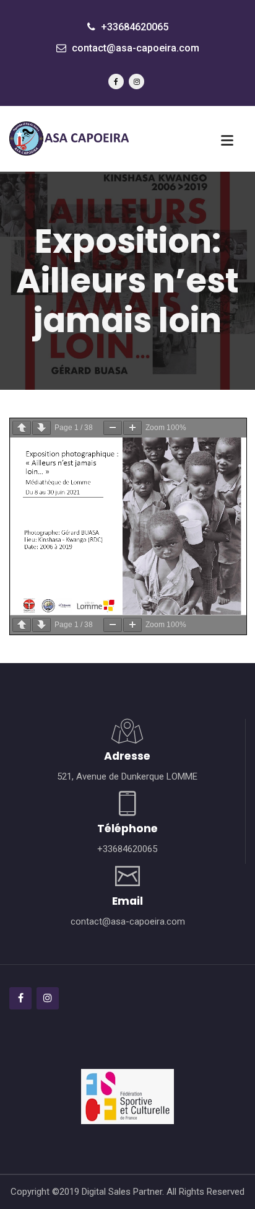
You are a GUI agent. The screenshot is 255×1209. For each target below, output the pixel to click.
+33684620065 (133, 27)
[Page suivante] (41, 428)
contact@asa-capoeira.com (134, 48)
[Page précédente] (21, 428)
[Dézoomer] (112, 428)
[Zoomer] (132, 428)
